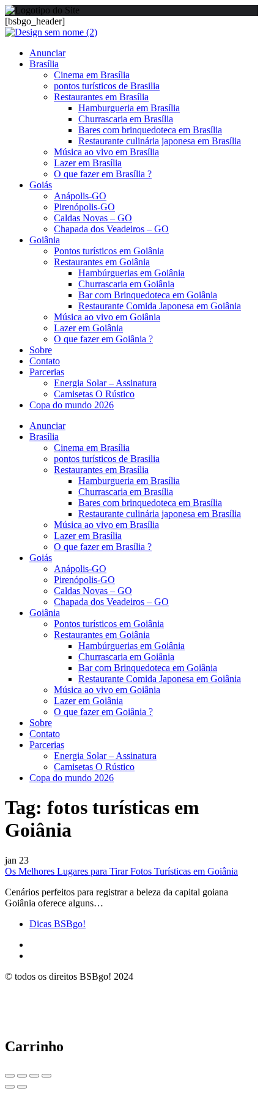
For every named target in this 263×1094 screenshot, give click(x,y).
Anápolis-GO (80, 196)
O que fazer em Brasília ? (103, 174)
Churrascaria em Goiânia (126, 284)
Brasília (44, 64)
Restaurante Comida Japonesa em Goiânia (159, 306)
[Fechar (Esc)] (10, 1075)
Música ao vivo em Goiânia (107, 317)
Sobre (40, 350)
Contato (44, 361)
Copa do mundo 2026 (71, 405)
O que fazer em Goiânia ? (103, 339)
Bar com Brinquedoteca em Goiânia (147, 295)
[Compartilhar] (22, 1075)
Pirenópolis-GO (84, 207)
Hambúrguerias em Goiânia (131, 273)
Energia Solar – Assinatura (105, 383)
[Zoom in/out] (46, 1075)
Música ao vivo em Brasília (106, 152)
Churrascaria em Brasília (125, 119)
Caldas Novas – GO (93, 218)
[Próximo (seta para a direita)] (22, 1086)
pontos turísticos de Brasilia (107, 86)
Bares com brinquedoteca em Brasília (150, 130)
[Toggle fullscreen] (34, 1075)
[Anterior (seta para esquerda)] (10, 1086)
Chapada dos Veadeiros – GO (111, 229)
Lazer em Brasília (88, 163)
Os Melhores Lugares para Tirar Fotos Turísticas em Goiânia (121, 871)
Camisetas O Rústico (94, 394)
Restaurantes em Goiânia (102, 262)
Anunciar (47, 53)
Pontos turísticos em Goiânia (109, 251)
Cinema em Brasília (92, 75)
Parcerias (46, 372)
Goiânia (44, 240)
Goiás (40, 185)
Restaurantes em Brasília (101, 97)
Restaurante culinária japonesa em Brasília (159, 141)
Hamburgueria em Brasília (129, 108)
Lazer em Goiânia (88, 328)
